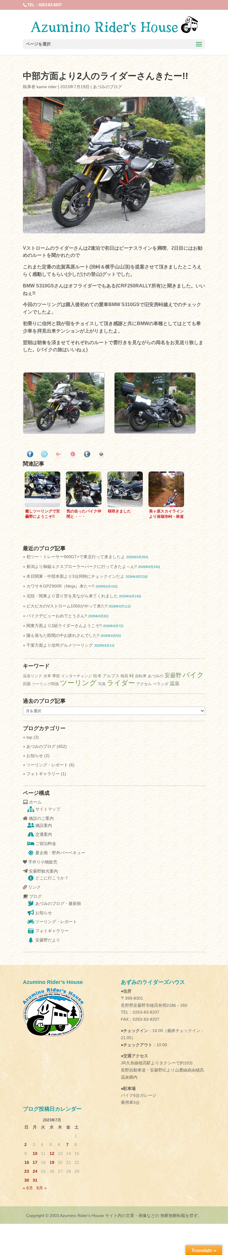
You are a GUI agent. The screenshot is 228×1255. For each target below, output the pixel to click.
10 (35, 1153)
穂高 (124, 676)
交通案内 (43, 834)
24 (35, 1171)
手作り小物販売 (42, 862)
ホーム (35, 802)
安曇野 (172, 675)
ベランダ (160, 684)
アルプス (111, 675)
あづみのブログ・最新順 (57, 903)
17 (35, 1162)
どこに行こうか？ (51, 878)
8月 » (42, 1188)
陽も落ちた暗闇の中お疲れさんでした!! (62, 635)
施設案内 (43, 825)
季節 (56, 676)
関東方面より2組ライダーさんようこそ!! (64, 625)
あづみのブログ (107, 86)
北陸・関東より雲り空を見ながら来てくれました (72, 596)
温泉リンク (32, 676)
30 (26, 1180)
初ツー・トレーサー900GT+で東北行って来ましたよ (75, 556)
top (29, 737)
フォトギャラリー (43, 773)
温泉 (175, 683)
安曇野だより (47, 940)
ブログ (35, 896)
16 (26, 1162)
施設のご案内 (41, 818)
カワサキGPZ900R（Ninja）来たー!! (60, 586)
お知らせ (34, 755)
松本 (97, 675)
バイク (193, 675)
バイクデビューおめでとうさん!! (56, 615)
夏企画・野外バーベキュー (59, 852)
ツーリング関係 (45, 684)
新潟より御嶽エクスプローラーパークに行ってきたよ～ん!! (81, 566)
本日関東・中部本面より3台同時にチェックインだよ (75, 576)
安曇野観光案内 (43, 871)
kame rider (47, 86)
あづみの (155, 676)
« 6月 (28, 1188)
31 (35, 1180)
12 (52, 1153)
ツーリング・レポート (47, 764)
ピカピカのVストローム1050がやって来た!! (66, 606)
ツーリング (78, 683)
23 (26, 1171)
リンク (34, 887)
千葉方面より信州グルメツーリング (59, 645)
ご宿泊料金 (45, 843)
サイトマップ (47, 809)
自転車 (141, 676)
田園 (27, 684)
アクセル (144, 684)
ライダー (121, 683)
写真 (102, 684)
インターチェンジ (76, 676)
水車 (47, 676)
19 (52, 1162)
